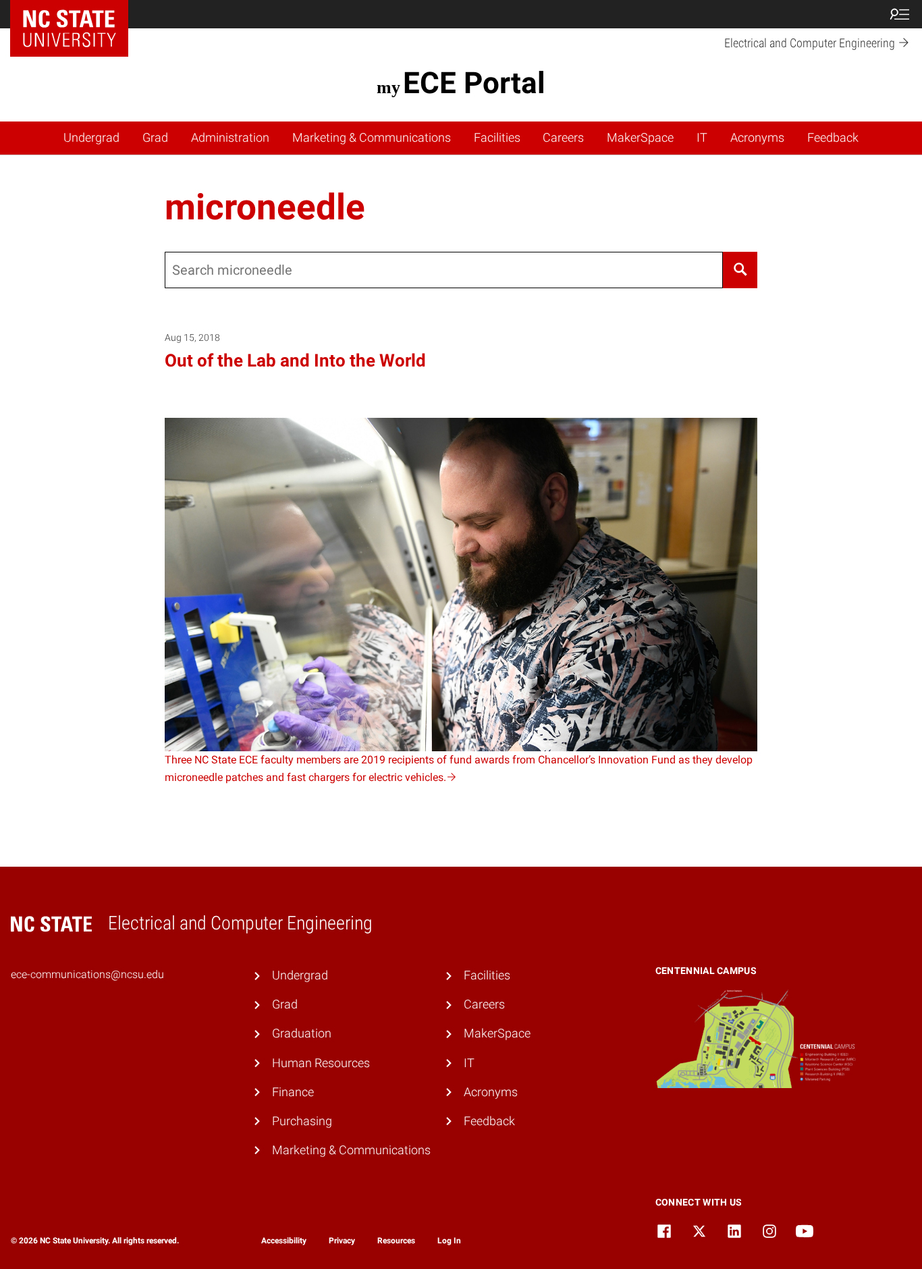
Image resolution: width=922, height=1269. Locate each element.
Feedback (833, 137)
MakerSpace (640, 137)
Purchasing (302, 1121)
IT (702, 137)
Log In (449, 1240)
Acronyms (757, 137)
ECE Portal (474, 83)
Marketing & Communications (371, 137)
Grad (155, 137)
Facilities (497, 137)
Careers (563, 137)
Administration (230, 137)
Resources (396, 1240)
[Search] (740, 270)
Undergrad (91, 137)
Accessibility (283, 1240)
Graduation (301, 1033)
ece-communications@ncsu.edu (87, 974)
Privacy (342, 1240)
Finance (293, 1092)
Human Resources (321, 1063)
